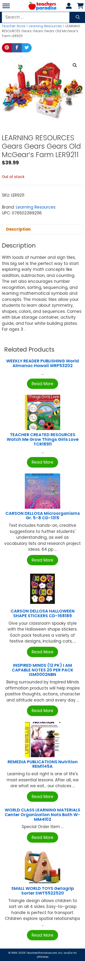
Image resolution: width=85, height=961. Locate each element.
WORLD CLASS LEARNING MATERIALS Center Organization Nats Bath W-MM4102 (42, 814)
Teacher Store (13, 26)
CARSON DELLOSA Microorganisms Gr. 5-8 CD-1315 (42, 515)
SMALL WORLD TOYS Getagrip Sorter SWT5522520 (42, 890)
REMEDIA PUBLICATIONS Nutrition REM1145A (43, 764)
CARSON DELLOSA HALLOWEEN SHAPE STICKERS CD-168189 (43, 613)
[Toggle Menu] (6, 6)
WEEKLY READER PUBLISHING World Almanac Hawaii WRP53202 (42, 363)
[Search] (78, 17)
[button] (75, 65)
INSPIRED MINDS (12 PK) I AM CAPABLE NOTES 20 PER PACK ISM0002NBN (42, 670)
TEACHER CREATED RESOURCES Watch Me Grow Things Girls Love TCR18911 (43, 439)
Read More (42, 384)
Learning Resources (45, 26)
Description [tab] (18, 229)
